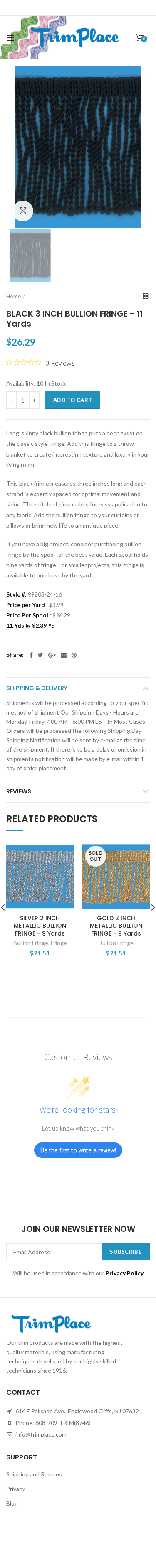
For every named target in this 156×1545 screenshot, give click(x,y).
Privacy (15, 1488)
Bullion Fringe (30, 942)
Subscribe (125, 1251)
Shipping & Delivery (36, 688)
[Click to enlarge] (22, 211)
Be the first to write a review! (78, 1150)
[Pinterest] (74, 655)
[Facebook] (31, 655)
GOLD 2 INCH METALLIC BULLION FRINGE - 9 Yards (116, 925)
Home (13, 296)
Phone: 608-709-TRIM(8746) (52, 1422)
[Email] (63, 655)
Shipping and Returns (34, 1474)
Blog (12, 1503)
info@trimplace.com (40, 1434)
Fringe (59, 942)
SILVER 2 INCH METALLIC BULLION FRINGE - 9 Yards (40, 925)
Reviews (18, 791)
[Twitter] (40, 655)
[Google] (52, 655)
